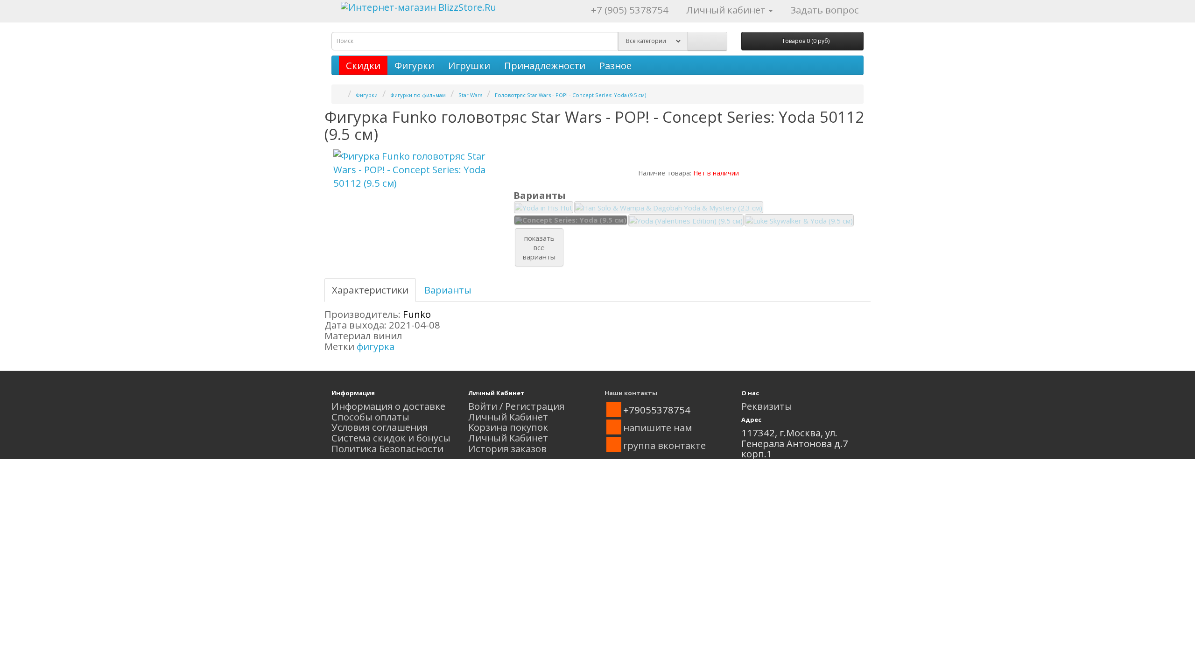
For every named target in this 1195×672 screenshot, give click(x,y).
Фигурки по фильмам (418, 94)
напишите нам (657, 427)
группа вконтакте (664, 445)
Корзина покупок (508, 427)
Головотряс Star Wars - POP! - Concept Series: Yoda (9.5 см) (570, 94)
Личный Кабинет (508, 416)
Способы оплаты (370, 416)
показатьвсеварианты (539, 247)
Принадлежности (544, 65)
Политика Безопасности (387, 448)
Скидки (363, 65)
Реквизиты (766, 406)
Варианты (447, 289)
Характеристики (370, 289)
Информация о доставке (388, 406)
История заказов (507, 448)
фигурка (375, 346)
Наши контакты (631, 393)
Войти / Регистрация (516, 406)
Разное (615, 65)
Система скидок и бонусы (390, 437)
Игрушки (469, 65)
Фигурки (414, 65)
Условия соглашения (379, 427)
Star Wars (470, 94)
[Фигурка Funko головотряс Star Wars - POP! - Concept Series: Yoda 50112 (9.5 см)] (415, 169)
